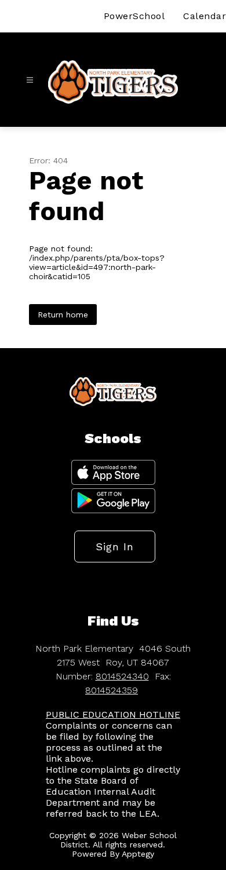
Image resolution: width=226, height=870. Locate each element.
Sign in (115, 546)
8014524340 (122, 676)
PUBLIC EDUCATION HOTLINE (113, 714)
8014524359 (111, 690)
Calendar (204, 15)
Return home (63, 314)
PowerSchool (134, 15)
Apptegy (138, 853)
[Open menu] (30, 80)
